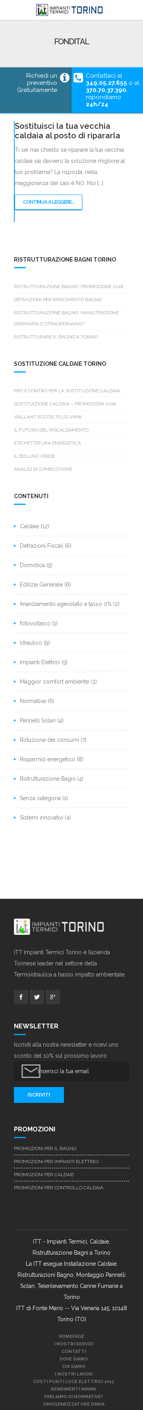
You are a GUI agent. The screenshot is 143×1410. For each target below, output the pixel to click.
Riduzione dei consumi (49, 740)
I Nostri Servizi (73, 1344)
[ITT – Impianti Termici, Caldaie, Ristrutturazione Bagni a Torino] (71, 10)
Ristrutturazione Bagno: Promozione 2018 (69, 286)
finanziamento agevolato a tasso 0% (66, 604)
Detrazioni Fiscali (41, 546)
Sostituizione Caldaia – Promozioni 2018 (65, 404)
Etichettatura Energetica (47, 443)
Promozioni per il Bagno (45, 1148)
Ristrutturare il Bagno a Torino (56, 337)
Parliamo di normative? (73, 1396)
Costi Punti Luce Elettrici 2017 (73, 1381)
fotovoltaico (35, 623)
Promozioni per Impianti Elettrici (56, 1161)
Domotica (32, 565)
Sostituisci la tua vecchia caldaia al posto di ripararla (67, 130)
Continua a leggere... (50, 204)
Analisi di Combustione (43, 469)
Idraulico (31, 643)
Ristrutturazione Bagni (47, 779)
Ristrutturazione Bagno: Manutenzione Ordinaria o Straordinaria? (66, 318)
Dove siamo (74, 1359)
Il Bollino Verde (34, 456)
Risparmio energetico (47, 759)
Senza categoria (40, 798)
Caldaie (29, 526)
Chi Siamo (73, 1366)
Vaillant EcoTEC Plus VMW (48, 417)
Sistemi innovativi (41, 817)
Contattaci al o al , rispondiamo (112, 90)
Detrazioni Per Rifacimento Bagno (58, 299)
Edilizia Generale (41, 584)
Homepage (71, 1336)
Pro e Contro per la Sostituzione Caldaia (67, 391)
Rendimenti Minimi (73, 1389)
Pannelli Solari (38, 720)
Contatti (74, 1351)
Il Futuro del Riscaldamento (51, 430)
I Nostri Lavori (74, 1374)
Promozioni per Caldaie (44, 1174)
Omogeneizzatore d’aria (73, 1404)
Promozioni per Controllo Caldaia (58, 1187)
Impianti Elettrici (40, 662)
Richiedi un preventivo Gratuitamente (37, 83)
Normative (33, 701)
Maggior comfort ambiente (54, 681)
